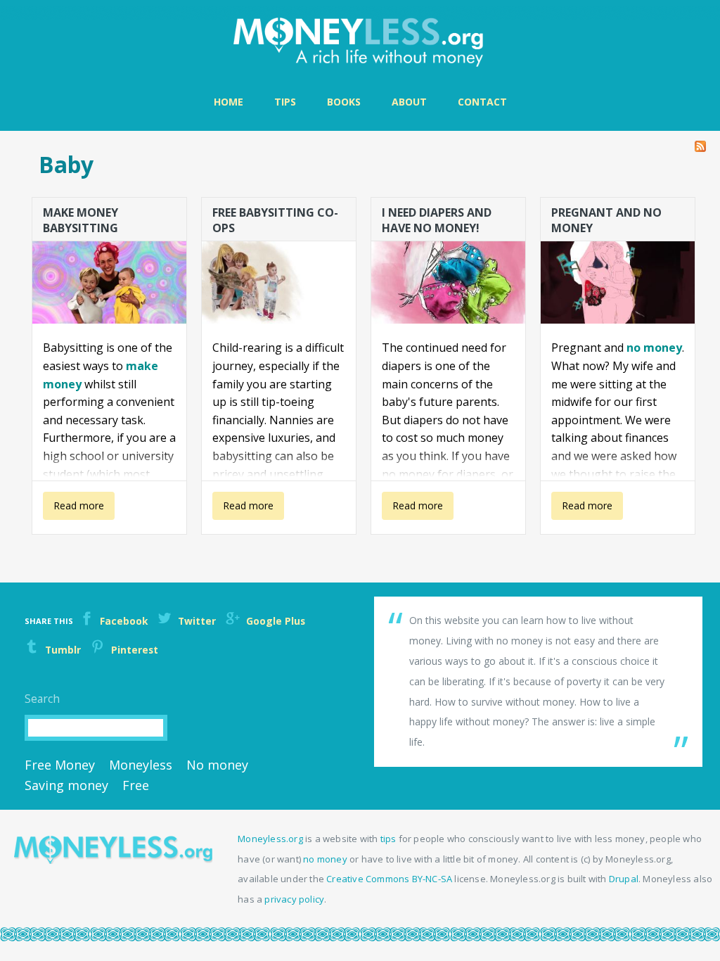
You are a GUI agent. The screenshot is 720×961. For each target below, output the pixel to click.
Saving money (66, 785)
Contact (482, 101)
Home (228, 101)
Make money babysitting (80, 219)
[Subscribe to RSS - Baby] (700, 142)
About (409, 101)
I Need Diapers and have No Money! (436, 219)
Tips (285, 101)
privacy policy (294, 899)
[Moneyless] (113, 860)
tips (388, 838)
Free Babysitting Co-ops (275, 219)
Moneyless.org (270, 838)
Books (344, 101)
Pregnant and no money (606, 219)
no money (654, 347)
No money (217, 764)
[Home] (360, 42)
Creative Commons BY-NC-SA (389, 878)
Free (135, 785)
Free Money (60, 764)
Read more (73, 509)
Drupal (623, 878)
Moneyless (140, 764)
